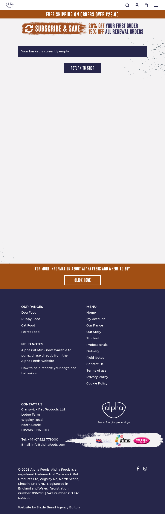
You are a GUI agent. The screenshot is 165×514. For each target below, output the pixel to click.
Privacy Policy (97, 377)
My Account (95, 319)
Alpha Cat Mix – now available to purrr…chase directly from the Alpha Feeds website (46, 355)
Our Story (93, 332)
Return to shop (83, 68)
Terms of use (96, 370)
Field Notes (95, 358)
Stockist (92, 338)
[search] (127, 5)
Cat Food (28, 325)
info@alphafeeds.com (48, 445)
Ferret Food (30, 332)
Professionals (97, 345)
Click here (82, 280)
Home (91, 312)
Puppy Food (30, 319)
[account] (137, 5)
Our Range (94, 325)
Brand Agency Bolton (63, 507)
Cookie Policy (96, 383)
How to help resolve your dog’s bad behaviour (48, 370)
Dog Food (28, 312)
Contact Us (95, 364)
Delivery (92, 351)
